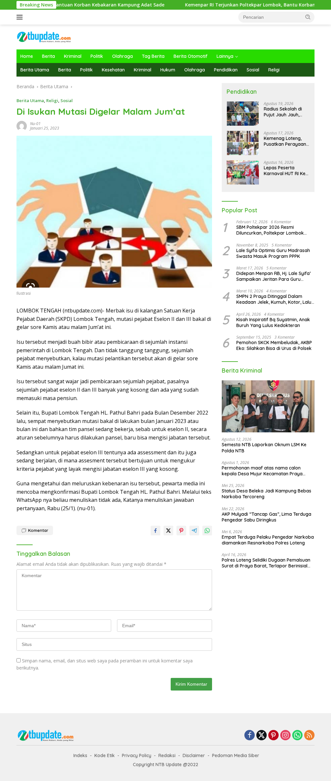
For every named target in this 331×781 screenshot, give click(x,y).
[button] (308, 17)
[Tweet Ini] (168, 530)
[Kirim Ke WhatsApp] (207, 530)
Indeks (80, 755)
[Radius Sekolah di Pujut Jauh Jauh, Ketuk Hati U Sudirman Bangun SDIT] (243, 113)
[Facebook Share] (155, 530)
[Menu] (20, 17)
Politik (97, 56)
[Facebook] (249, 735)
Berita (48, 56)
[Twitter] (261, 735)
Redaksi (167, 755)
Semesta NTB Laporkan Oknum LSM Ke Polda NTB (264, 447)
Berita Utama (34, 70)
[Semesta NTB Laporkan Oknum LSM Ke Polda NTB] (268, 406)
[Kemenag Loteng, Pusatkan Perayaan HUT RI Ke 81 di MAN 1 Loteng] (243, 143)
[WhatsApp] (297, 735)
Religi (274, 70)
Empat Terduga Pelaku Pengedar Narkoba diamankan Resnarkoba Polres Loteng (268, 540)
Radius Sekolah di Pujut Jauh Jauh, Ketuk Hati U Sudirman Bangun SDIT (283, 112)
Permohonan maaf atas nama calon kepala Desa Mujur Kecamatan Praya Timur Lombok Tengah (262, 471)
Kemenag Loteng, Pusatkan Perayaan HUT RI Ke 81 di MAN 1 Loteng (286, 141)
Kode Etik (104, 755)
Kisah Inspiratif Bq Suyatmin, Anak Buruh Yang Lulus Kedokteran (273, 322)
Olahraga (122, 56)
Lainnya (225, 56)
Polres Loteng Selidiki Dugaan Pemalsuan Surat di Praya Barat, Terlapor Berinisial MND (266, 563)
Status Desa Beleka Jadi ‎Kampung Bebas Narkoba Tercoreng (266, 494)
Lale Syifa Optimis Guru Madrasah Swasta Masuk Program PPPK (273, 253)
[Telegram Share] (194, 530)
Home (26, 56)
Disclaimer (194, 755)
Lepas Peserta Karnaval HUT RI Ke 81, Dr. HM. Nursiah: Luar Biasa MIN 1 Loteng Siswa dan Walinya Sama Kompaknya (284, 170)
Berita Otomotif (191, 56)
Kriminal (72, 56)
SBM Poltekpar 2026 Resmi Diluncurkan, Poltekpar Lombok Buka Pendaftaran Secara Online (271, 230)
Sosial (253, 70)
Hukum (167, 70)
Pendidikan (226, 70)
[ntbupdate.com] (43, 36)
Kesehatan (113, 70)
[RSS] (309, 735)
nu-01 (35, 123)
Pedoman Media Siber (235, 755)
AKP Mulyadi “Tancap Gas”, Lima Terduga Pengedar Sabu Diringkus (266, 517)
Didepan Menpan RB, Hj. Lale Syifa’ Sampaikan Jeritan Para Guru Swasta (273, 276)
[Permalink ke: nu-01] (21, 125)
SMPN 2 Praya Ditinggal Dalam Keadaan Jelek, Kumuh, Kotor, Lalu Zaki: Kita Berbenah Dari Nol (273, 299)
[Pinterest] (273, 735)
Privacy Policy (136, 755)
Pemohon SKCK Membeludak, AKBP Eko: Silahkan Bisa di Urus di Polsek (274, 345)
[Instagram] (285, 735)
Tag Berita (153, 56)
